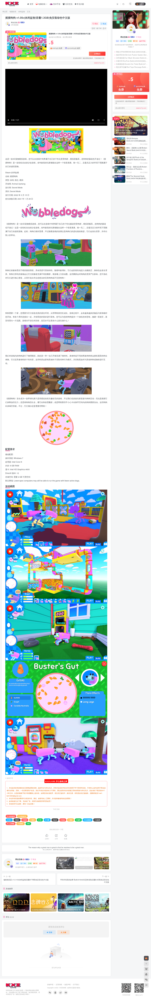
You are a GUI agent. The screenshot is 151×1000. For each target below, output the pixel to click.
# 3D (39, 820)
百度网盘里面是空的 (127, 236)
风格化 (142, 200)
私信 (104, 23)
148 (36, 863)
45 (30, 863)
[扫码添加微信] (146, 979)
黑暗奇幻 (123, 193)
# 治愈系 (97, 820)
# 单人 (9, 820)
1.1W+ (24, 863)
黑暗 (129, 193)
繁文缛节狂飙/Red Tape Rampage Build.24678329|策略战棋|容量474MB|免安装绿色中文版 (132, 67)
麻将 (139, 193)
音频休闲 (118, 210)
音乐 (124, 210)
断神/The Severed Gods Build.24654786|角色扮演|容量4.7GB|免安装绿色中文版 (136, 178)
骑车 (121, 200)
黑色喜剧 (139, 190)
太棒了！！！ (125, 222)
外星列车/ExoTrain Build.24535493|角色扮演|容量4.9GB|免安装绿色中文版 (132, 61)
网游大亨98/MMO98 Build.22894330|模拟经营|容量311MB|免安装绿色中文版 (132, 52)
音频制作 (126, 207)
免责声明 (67, 984)
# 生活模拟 (87, 820)
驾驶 (126, 200)
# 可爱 (47, 820)
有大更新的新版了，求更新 (130, 269)
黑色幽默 (131, 190)
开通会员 (141, 4)
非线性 (130, 210)
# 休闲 (25, 820)
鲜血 (116, 197)
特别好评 (23, 816)
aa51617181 (125, 241)
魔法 (121, 197)
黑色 (116, 193)
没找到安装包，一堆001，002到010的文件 (134, 278)
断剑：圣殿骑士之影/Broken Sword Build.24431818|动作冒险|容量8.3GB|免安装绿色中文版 (136, 151)
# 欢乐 (55, 820)
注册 (64, 932)
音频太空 (118, 207)
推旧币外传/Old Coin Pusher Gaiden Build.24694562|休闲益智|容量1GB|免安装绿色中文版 (132, 55)
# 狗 (28, 824)
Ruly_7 (123, 219)
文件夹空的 (124, 243)
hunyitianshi (125, 255)
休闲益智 (21, 11)
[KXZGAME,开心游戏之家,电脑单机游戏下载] (13, 985)
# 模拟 (33, 820)
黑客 (134, 193)
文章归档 (59, 984)
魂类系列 (128, 197)
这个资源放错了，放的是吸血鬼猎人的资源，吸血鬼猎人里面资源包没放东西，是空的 (134, 260)
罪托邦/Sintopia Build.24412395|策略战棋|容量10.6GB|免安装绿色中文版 (136, 140)
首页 (5, 11)
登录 (50, 932)
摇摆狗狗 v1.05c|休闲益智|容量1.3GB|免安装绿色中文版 (37, 17)
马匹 (131, 200)
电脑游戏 (13, 11)
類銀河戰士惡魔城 (121, 203)
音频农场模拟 (136, 207)
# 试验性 (20, 824)
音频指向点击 (134, 203)
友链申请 (50, 984)
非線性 (137, 210)
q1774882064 (125, 248)
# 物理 (78, 820)
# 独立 (17, 820)
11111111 (124, 251)
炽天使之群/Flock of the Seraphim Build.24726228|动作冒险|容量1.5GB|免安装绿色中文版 (136, 160)
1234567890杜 (125, 274)
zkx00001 (124, 266)
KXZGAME (62, 988)
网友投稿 (14, 22)
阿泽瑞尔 (124, 233)
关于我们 (76, 984)
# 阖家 (71, 820)
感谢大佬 (124, 229)
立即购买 (97, 53)
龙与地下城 (119, 190)
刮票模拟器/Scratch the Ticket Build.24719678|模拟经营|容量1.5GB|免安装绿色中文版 (132, 64)
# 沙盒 (63, 820)
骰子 (116, 200)
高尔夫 (143, 197)
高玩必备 (136, 197)
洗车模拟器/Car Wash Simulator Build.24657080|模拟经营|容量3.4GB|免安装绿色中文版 (132, 58)
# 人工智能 (10, 824)
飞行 (136, 200)
